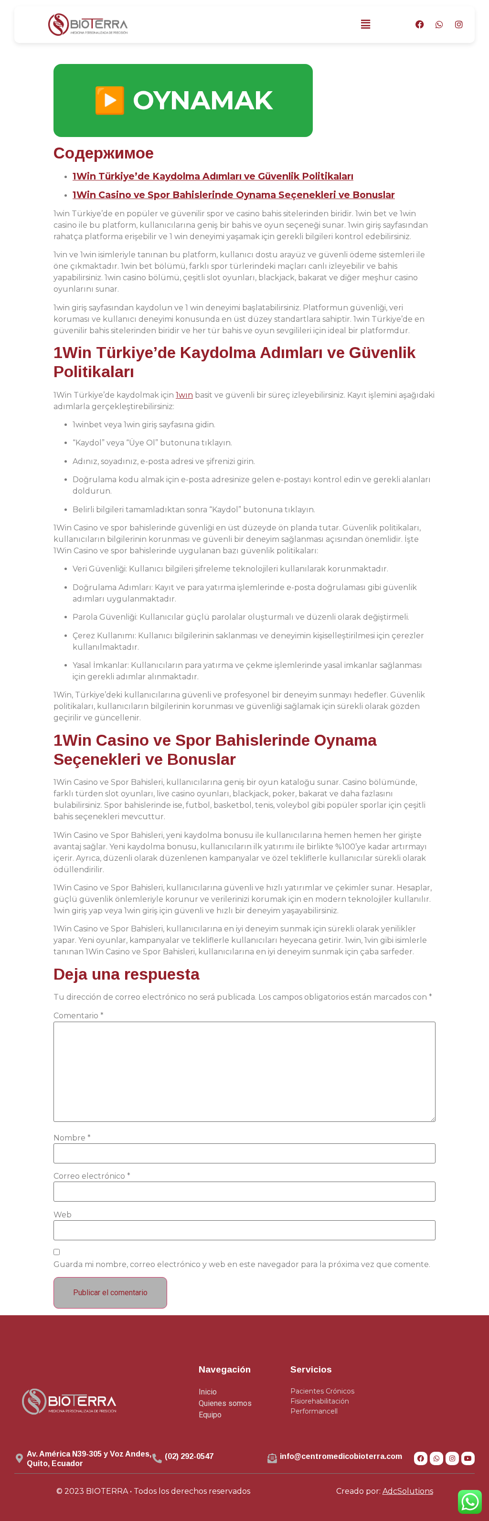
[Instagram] (459, 24)
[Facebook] (419, 24)
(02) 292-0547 (189, 1456)
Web (62, 1215)
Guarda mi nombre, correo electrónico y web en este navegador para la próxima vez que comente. (241, 1264)
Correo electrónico (91, 1176)
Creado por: (384, 1491)
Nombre (72, 1138)
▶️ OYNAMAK (183, 100)
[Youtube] (468, 1458)
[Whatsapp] (439, 24)
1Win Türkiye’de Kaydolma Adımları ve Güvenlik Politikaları (213, 176)
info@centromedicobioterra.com (341, 1456)
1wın (184, 395)
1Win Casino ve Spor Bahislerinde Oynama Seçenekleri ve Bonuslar (234, 195)
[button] (365, 24)
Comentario (78, 1016)
